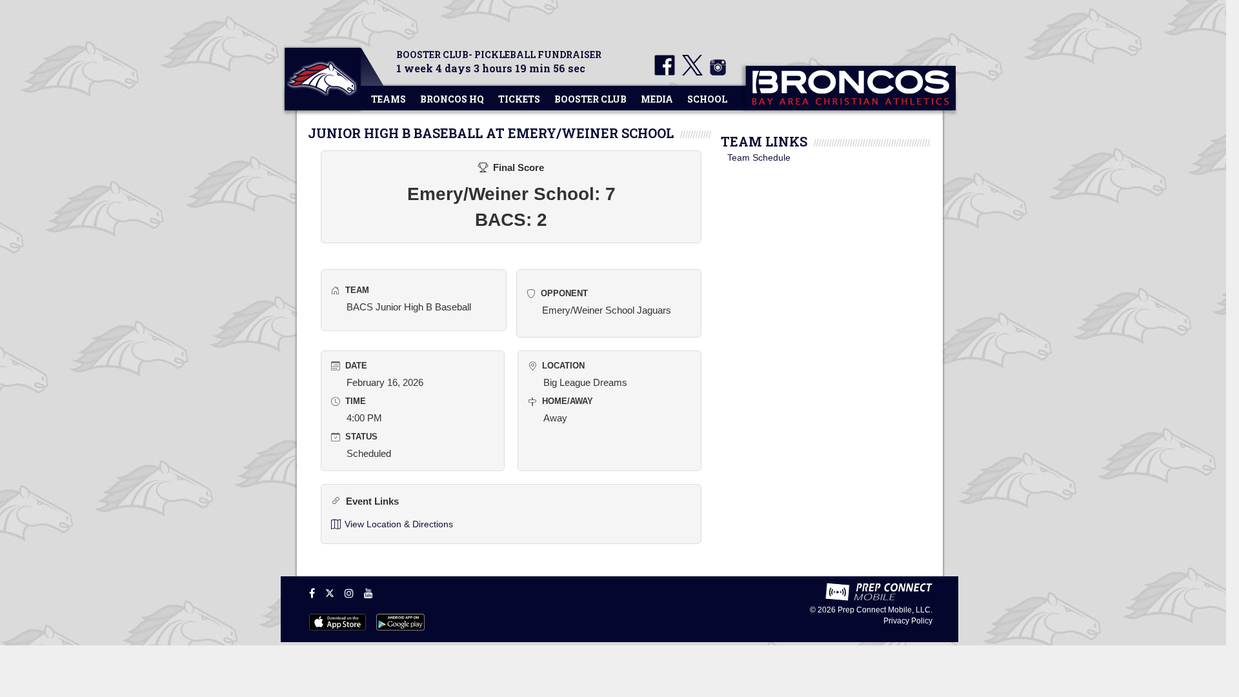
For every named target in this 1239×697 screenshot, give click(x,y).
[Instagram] (349, 593)
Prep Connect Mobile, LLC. (885, 609)
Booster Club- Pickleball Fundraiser (498, 54)
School (707, 99)
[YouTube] (368, 593)
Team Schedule (759, 157)
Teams (388, 99)
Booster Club (590, 99)
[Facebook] (312, 593)
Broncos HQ (452, 99)
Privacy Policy (907, 620)
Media (657, 99)
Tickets (519, 99)
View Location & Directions (399, 524)
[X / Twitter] (330, 593)
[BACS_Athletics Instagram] (715, 72)
